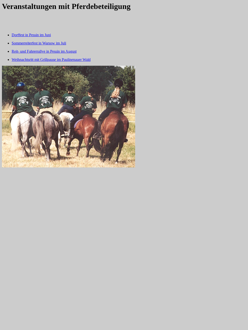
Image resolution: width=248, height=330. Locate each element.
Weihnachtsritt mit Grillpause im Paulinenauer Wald (51, 59)
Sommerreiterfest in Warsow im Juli (39, 43)
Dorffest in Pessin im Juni (31, 35)
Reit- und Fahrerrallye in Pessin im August (44, 51)
